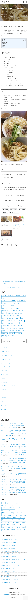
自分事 (5, 333)
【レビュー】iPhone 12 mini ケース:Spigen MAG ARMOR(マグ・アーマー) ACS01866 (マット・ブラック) (13, 440)
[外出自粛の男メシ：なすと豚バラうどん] (6, 219)
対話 (17, 318)
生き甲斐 (5, 328)
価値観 (10, 313)
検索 (24, 341)
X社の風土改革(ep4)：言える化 (8, 548)
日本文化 (5, 325)
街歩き (3, 401)
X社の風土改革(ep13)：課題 (8, 574)
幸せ (23, 318)
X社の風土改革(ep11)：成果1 (8, 568)
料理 (12, 16)
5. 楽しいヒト (4, 405)
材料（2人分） (6, 42)
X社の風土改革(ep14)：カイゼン (9, 576)
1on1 (4, 295)
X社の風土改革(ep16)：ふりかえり (9, 582)
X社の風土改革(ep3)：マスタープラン (10, 545)
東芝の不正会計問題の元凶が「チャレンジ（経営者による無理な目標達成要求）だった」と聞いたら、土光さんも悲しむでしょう (13, 446)
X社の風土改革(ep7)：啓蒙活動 (8, 556)
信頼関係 (18, 313)
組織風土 (22, 328)
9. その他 (3, 409)
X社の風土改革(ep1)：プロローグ (9, 539)
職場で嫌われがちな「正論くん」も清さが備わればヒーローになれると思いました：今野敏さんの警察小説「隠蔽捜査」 (13, 468)
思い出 (21, 320)
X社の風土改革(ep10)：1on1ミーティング (11, 565)
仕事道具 (4, 378)
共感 (12, 315)
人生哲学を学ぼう (6, 366)
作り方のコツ (6, 46)
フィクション (6, 303)
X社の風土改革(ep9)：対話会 (8, 562)
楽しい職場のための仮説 (8, 355)
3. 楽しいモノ (4, 374)
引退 (10, 320)
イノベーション (20, 295)
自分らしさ (20, 330)
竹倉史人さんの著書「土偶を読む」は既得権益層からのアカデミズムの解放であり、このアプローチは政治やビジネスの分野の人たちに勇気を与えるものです (13, 460)
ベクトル (15, 303)
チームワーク (21, 300)
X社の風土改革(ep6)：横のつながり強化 (10, 554)
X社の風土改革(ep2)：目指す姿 (8, 542)
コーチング (18, 298)
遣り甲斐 (18, 333)
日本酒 (13, 325)
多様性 (5, 318)
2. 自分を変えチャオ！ (6, 363)
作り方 (4, 43)
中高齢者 (5, 310)
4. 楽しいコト (6, 16)
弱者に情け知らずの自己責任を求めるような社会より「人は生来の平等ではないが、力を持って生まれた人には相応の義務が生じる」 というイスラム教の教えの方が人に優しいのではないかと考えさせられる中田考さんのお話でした (13, 491)
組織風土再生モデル (8, 330)
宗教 (11, 318)
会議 (4, 313)
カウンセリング (7, 298)
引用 (4, 320)
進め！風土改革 (6, 359)
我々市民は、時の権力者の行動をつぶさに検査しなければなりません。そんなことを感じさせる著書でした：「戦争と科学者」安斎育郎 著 (13, 425)
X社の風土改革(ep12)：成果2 (8, 571)
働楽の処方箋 (5, 370)
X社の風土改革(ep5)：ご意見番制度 (9, 551)
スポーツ (4, 389)
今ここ (21, 310)
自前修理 (4, 397)
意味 (4, 323)
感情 (10, 323)
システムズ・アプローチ (9, 300)
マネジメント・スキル (8, 305)
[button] (23, 40)
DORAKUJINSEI (7, 594)
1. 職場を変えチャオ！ (6, 348)
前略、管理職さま (6, 351)
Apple (10, 295)
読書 (11, 333)
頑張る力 (11, 335)
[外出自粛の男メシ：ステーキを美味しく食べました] (18, 219)
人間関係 (13, 310)
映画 (20, 325)
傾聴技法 (5, 315)
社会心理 (13, 328)
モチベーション (7, 308)
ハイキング (5, 393)
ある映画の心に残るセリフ (8, 385)
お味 (4, 45)
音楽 (4, 335)
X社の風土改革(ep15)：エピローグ (9, 579)
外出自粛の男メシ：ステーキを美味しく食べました (18, 224)
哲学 (19, 315)
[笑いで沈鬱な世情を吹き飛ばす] (6, 233)
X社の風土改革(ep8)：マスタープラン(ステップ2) (13, 559)
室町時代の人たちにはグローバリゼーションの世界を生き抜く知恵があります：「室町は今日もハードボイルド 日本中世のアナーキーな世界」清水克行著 (13, 452)
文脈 (16, 323)
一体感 (16, 308)
